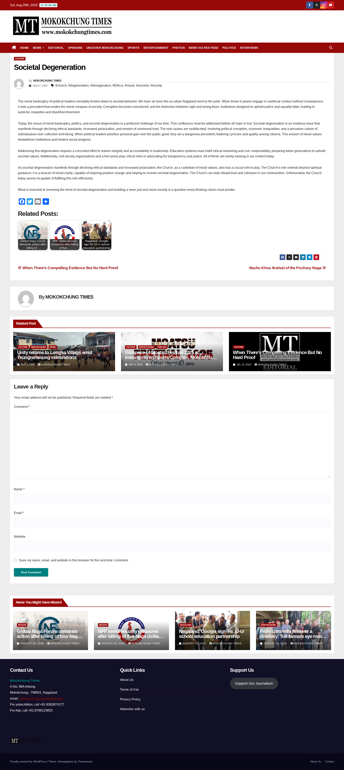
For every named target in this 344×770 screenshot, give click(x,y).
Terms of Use (129, 689)
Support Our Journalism (254, 683)
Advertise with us (132, 709)
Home (24, 47)
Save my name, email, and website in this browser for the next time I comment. (74, 560)
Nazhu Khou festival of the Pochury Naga (285, 268)
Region (22, 625)
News (37, 47)
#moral (129, 85)
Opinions (75, 47)
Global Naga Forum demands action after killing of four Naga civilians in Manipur (48, 636)
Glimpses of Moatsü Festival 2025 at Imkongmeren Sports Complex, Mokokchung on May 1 (171, 357)
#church (61, 85)
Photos (178, 47)
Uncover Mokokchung (105, 47)
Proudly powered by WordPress (28, 761)
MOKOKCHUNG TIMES (47, 80)
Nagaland (185, 625)
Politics (229, 47)
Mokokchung (38, 347)
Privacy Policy (130, 699)
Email (19, 513)
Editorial (56, 47)
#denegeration (100, 85)
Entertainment (156, 47)
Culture (19, 58)
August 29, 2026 (33, 643)
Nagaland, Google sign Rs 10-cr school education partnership (211, 634)
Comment (22, 406)
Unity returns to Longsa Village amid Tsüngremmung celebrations (54, 355)
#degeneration (78, 85)
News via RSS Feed (203, 47)
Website (19, 536)
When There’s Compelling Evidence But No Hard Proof (70, 268)
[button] (330, 47)
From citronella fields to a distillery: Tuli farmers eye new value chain (291, 636)
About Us (127, 679)
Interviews (249, 47)
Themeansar (85, 761)
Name (19, 489)
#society (156, 85)
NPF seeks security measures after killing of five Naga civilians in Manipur (131, 636)
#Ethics (117, 85)
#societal (142, 85)
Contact (329, 761)
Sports (134, 47)
